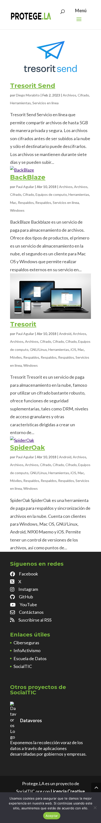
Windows (17, 210)
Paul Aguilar (25, 187)
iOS (73, 349)
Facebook (28, 573)
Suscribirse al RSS (34, 620)
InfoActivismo (26, 650)
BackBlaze (27, 177)
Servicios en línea (45, 103)
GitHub (26, 596)
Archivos (69, 95)
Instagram (28, 589)
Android (65, 334)
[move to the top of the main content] (96, 787)
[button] (79, 22)
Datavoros (31, 720)
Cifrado (83, 95)
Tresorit (23, 324)
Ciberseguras (26, 642)
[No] (94, 807)
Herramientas (20, 103)
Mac (13, 202)
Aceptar (52, 816)
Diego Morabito (28, 95)
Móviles (16, 357)
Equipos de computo (51, 194)
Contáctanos (31, 612)
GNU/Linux (38, 349)
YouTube (28, 604)
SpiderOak (27, 447)
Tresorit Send (32, 86)
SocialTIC (22, 666)
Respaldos (26, 202)
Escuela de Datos (30, 658)
